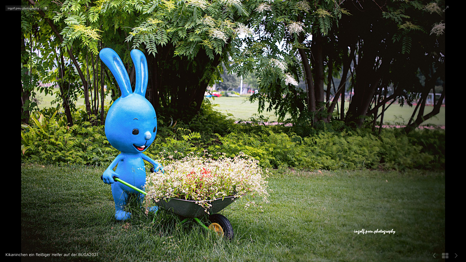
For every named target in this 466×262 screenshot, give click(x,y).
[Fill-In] (445, 10)
